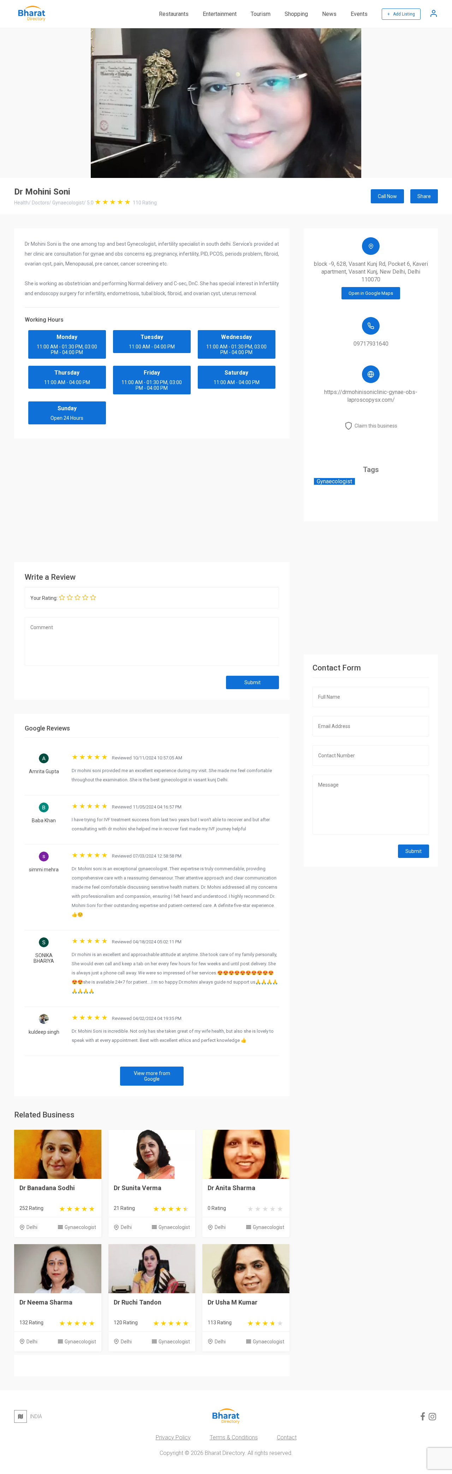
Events (359, 14)
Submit (252, 682)
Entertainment (220, 14)
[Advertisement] (152, 498)
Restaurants (174, 14)
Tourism (260, 14)
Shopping (296, 14)
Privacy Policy (173, 1437)
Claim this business (376, 426)
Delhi (31, 1227)
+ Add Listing (401, 14)
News (329, 14)
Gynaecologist (80, 1227)
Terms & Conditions (234, 1437)
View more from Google (152, 1076)
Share (424, 196)
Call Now (387, 196)
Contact (287, 1437)
